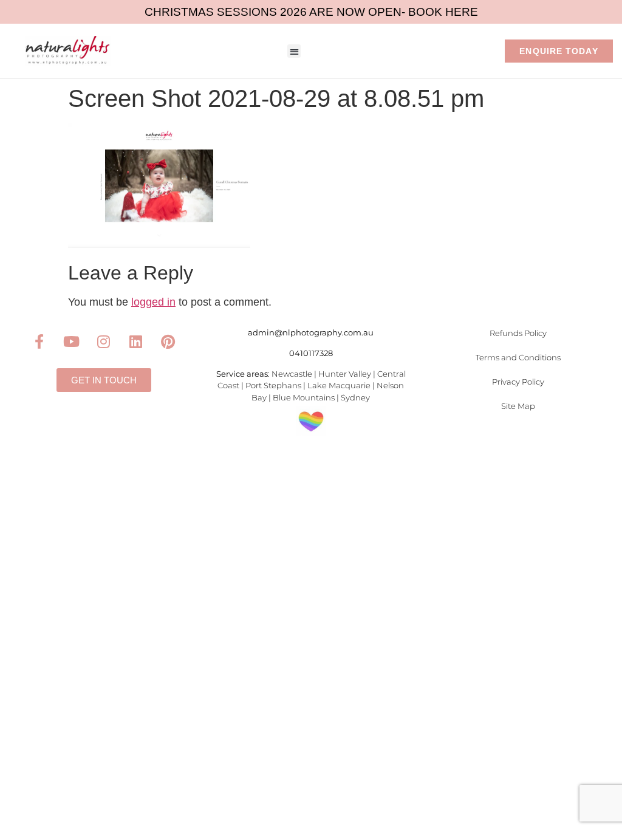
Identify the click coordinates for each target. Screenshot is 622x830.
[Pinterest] (168, 341)
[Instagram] (103, 341)
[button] (294, 51)
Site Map (518, 406)
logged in (153, 302)
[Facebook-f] (39, 341)
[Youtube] (71, 341)
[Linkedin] (136, 341)
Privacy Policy (518, 381)
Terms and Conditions (518, 357)
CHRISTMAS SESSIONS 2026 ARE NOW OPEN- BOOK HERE (311, 11)
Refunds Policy (518, 333)
